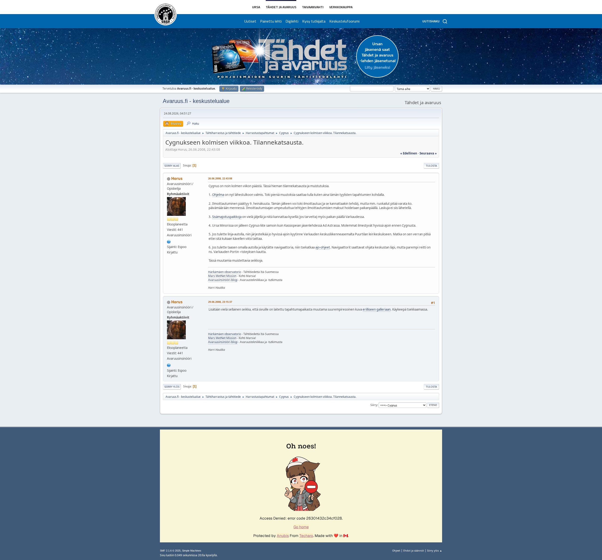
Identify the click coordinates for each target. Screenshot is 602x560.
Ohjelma (218, 195)
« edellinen (408, 153)
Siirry (373, 405)
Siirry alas (171, 165)
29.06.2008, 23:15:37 (220, 302)
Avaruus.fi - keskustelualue (196, 101)
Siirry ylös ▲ (434, 550)
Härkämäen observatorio (224, 272)
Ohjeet (396, 550)
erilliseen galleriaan (377, 309)
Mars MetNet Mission (222, 276)
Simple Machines (191, 550)
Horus (176, 178)
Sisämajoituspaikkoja (227, 217)
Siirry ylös (171, 386)
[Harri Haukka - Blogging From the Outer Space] (169, 241)
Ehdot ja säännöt (413, 550)
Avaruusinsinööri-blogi (223, 280)
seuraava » (428, 153)
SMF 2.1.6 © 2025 (170, 550)
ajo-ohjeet (322, 247)
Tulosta (431, 165)
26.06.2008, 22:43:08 (220, 178)
